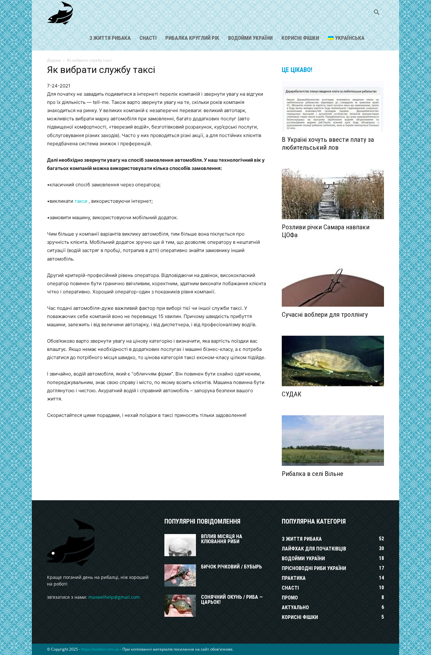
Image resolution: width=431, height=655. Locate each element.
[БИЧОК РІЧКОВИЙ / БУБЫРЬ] (180, 575)
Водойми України (250, 38)
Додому (54, 60)
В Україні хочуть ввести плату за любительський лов (328, 143)
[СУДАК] (333, 361)
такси (80, 201)
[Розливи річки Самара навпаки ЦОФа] (333, 194)
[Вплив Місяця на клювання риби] (180, 545)
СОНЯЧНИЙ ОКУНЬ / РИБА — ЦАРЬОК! (232, 599)
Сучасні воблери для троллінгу (325, 314)
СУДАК (291, 394)
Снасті (147, 38)
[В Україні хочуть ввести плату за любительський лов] (333, 106)
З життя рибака (110, 38)
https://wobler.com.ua (100, 649)
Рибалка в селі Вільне (312, 474)
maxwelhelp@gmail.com (114, 597)
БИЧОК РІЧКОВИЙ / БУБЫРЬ (231, 567)
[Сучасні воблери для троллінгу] (333, 281)
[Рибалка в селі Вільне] (333, 440)
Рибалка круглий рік (192, 38)
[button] (376, 13)
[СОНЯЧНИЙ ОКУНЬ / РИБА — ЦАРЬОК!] (180, 606)
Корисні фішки (300, 38)
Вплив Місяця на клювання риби (221, 538)
